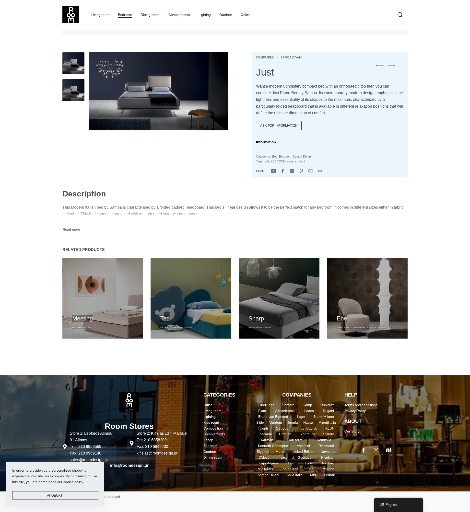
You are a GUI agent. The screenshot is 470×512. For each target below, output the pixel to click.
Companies (265, 57)
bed (266, 161)
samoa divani (296, 161)
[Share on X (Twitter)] (273, 171)
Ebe (342, 318)
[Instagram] (376, 450)
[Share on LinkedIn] (292, 171)
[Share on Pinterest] (301, 171)
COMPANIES (296, 395)
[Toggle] (71, 229)
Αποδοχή (55, 495)
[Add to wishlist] (100, 310)
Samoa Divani (291, 57)
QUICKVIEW (82, 309)
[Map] (388, 450)
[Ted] (191, 298)
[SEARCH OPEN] (400, 14)
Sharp (256, 318)
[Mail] (310, 171)
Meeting (82, 318)
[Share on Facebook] (283, 171)
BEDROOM (278, 161)
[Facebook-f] (363, 450)
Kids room (167, 327)
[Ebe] (367, 298)
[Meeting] (102, 298)
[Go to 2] (73, 90)
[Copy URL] (320, 171)
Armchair (343, 327)
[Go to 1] (73, 63)
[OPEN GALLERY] (158, 91)
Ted (165, 318)
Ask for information (278, 125)
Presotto (84, 327)
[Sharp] (279, 298)
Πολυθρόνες (358, 327)
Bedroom (285, 156)
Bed (275, 156)
